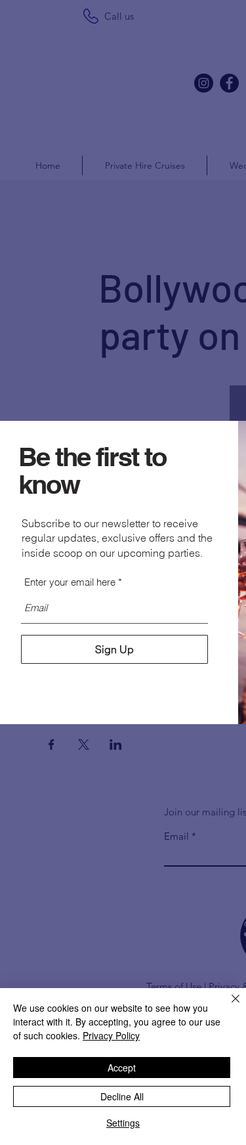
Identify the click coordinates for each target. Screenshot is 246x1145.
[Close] (227, 1006)
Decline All (122, 1096)
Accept (122, 1067)
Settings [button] (123, 1122)
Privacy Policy (111, 1035)
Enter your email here (69, 582)
